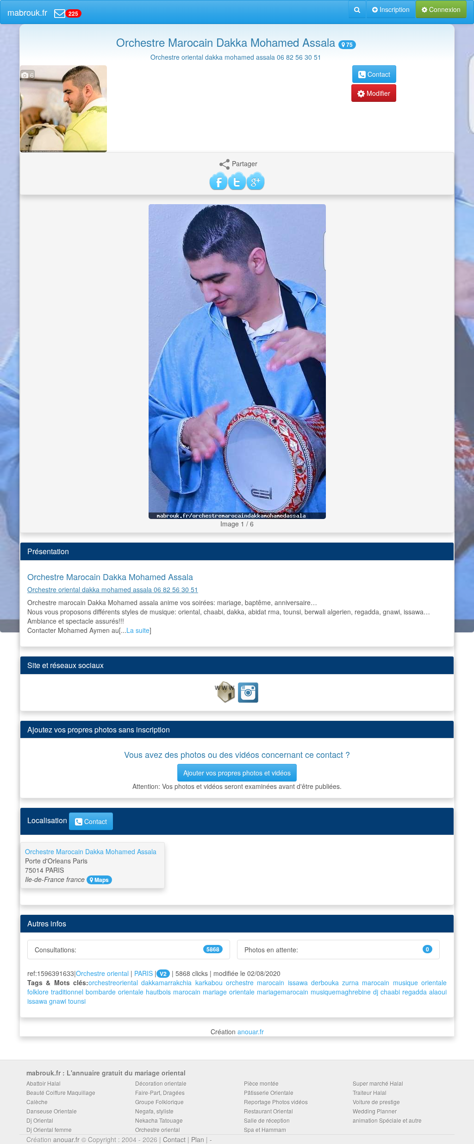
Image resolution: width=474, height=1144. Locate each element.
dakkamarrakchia (166, 982)
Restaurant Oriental (268, 1111)
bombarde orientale (114, 991)
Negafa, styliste (154, 1111)
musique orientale (420, 982)
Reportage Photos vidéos (276, 1102)
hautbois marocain (173, 991)
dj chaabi (386, 991)
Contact (378, 74)
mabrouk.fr (27, 12)
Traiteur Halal (370, 1092)
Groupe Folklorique (159, 1102)
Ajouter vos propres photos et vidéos (237, 772)
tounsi (77, 1001)
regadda (414, 991)
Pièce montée (261, 1083)
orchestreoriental (113, 982)
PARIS (143, 973)
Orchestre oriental (102, 973)
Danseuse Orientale (51, 1111)
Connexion (444, 9)
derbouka (325, 982)
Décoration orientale (161, 1083)
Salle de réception (267, 1120)
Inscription (394, 9)
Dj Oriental (39, 1120)
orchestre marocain (255, 982)
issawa (298, 982)
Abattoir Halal (43, 1083)
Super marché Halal (378, 1083)
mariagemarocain (282, 991)
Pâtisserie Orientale (268, 1092)
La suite (138, 630)
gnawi (57, 1001)
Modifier (377, 93)
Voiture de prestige (376, 1102)
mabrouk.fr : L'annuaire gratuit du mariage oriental (106, 1072)
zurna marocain (365, 982)
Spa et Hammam (265, 1129)
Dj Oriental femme (49, 1129)
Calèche (37, 1102)
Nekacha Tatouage (159, 1120)
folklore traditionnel (55, 991)
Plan (197, 1139)
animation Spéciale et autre (387, 1120)
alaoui (438, 991)
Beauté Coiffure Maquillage (60, 1092)
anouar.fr (250, 1031)
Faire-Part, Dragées (160, 1092)
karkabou (209, 982)
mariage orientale (229, 991)
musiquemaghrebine (341, 991)
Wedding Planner (375, 1111)
